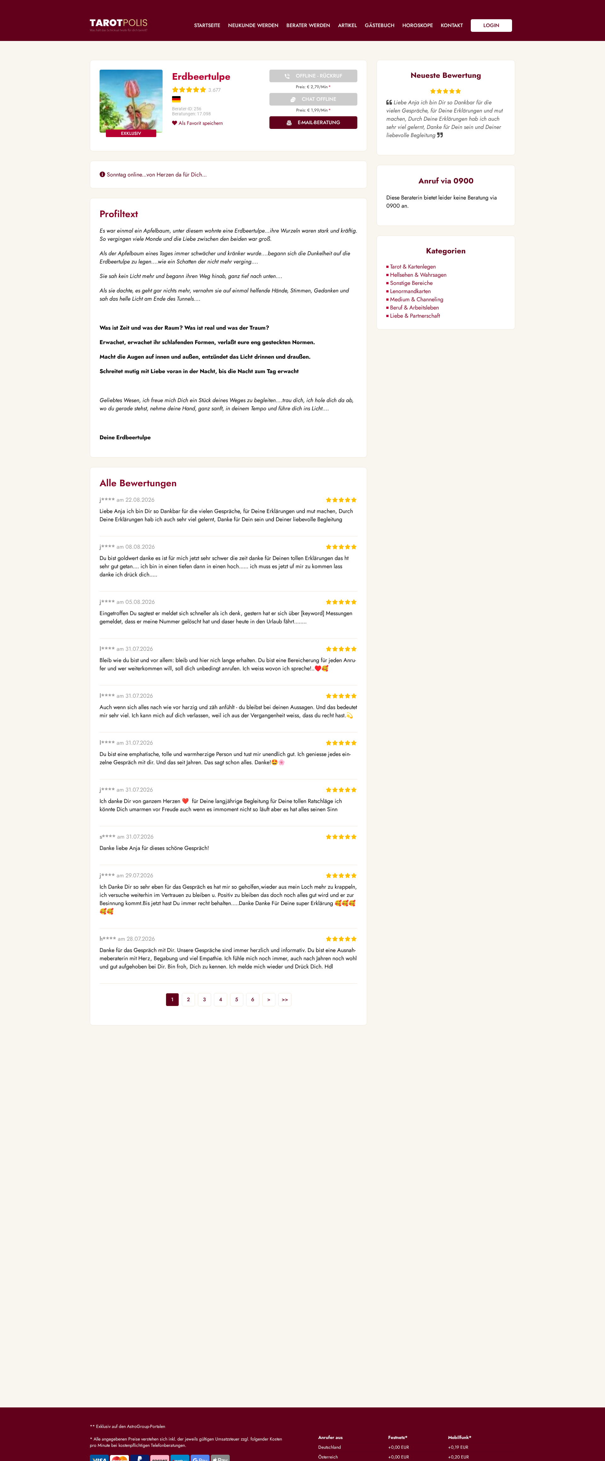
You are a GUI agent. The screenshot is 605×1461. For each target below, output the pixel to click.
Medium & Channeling (416, 299)
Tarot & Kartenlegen (413, 267)
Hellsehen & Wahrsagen (418, 275)
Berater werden (308, 25)
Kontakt (452, 25)
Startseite (207, 25)
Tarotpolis (118, 25)
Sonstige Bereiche (411, 283)
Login (491, 25)
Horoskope (417, 25)
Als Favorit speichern (200, 123)
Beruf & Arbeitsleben (414, 307)
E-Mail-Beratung (319, 122)
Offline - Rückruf (319, 75)
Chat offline (319, 99)
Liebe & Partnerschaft (415, 316)
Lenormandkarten (410, 291)
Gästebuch (380, 25)
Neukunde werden (253, 25)
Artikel (347, 25)
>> (285, 999)
